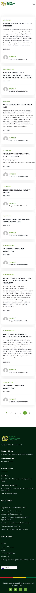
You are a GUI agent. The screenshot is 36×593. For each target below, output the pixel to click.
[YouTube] (25, 589)
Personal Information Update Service (14, 529)
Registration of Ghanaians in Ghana (13, 508)
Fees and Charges (7, 547)
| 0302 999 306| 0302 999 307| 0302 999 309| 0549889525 (17, 489)
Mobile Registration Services (11, 511)
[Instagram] (20, 589)
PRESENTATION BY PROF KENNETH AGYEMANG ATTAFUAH (16, 220)
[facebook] (10, 589)
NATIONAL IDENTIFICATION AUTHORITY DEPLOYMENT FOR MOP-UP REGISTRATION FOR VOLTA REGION (17, 75)
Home (3, 544)
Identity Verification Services (11, 514)
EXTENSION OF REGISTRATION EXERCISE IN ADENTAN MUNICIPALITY (17, 335)
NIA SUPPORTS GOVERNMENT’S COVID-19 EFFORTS (17, 25)
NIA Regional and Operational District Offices (17, 560)
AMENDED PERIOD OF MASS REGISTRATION (13, 250)
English (7, 567)
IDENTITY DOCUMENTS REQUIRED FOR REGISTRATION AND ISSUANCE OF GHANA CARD (17, 280)
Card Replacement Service (10, 526)
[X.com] (15, 589)
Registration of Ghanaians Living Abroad (15, 523)
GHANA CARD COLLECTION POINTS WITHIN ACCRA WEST (16, 155)
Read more (6, 49)
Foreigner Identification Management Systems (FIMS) (15, 518)
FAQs (3, 550)
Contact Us (5, 556)
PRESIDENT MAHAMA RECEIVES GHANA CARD (17, 106)
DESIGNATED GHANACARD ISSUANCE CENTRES (16, 191)
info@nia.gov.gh (11, 493)
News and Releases (8, 553)
